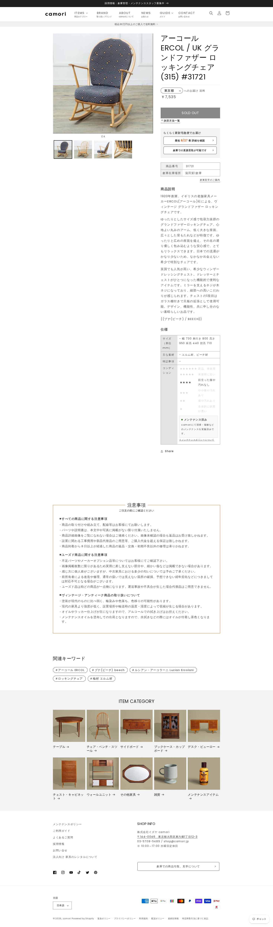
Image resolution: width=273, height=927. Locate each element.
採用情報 (58, 844)
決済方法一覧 (172, 120)
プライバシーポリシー (125, 918)
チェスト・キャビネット (68, 797)
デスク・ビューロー (201, 747)
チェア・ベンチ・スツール (102, 749)
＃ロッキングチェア (69, 678)
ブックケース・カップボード (169, 749)
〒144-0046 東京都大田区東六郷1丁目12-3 (167, 837)
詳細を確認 (190, 140)
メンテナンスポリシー (67, 824)
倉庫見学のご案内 (210, 179)
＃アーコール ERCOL (70, 670)
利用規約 (143, 918)
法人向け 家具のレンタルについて (75, 857)
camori (67, 918)
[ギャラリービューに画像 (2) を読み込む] (83, 149)
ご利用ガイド (61, 831)
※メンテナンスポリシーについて (196, 439)
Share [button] (169, 451)
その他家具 (128, 795)
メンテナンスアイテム (203, 795)
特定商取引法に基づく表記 (195, 918)
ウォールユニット (99, 795)
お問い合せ (60, 850)
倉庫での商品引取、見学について (178, 866)
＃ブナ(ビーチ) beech (108, 670)
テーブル (59, 747)
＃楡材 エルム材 (101, 678)
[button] (82, 13)
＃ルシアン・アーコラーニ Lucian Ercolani (163, 670)
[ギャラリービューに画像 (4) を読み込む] (123, 149)
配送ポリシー (157, 918)
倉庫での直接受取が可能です (190, 150)
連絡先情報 (173, 918)
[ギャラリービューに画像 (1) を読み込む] (63, 149)
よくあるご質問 (63, 837)
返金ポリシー (104, 918)
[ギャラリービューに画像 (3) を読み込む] (103, 149)
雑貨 (157, 795)
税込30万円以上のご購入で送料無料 (135, 24)
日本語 (60, 905)
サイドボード (129, 747)
